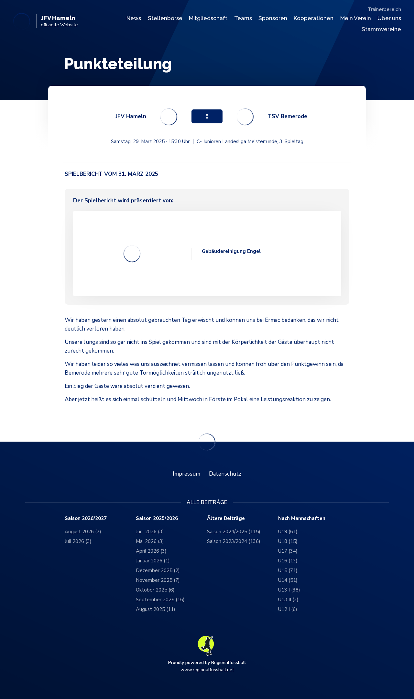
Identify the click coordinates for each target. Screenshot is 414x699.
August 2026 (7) (83, 531)
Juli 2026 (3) (78, 541)
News (133, 18)
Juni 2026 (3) (150, 531)
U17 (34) (288, 551)
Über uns (389, 18)
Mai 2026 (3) (150, 541)
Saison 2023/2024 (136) (233, 541)
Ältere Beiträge (226, 518)
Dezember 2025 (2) (158, 570)
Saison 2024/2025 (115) (233, 531)
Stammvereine (381, 29)
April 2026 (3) (151, 551)
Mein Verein (355, 18)
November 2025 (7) (158, 580)
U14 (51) (288, 580)
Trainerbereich (384, 9)
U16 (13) (288, 561)
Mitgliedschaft (208, 18)
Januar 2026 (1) (153, 561)
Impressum (186, 474)
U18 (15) (288, 541)
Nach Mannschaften (301, 518)
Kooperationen (313, 18)
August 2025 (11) (155, 609)
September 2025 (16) (160, 599)
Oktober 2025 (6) (155, 590)
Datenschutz (225, 474)
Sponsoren (272, 18)
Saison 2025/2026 (157, 518)
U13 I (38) (289, 590)
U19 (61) (288, 531)
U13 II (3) (288, 599)
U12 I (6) (287, 609)
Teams (243, 18)
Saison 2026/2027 (86, 518)
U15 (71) (288, 570)
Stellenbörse (165, 18)
